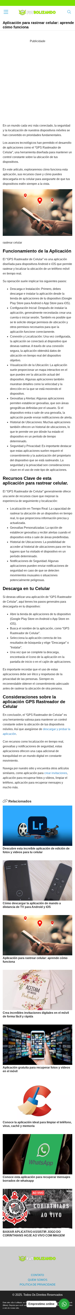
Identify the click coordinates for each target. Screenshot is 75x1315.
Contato (37, 1275)
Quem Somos (37, 1279)
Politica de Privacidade (38, 1284)
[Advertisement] (37, 81)
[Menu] (6, 12)
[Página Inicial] (37, 12)
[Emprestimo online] (64, 1304)
